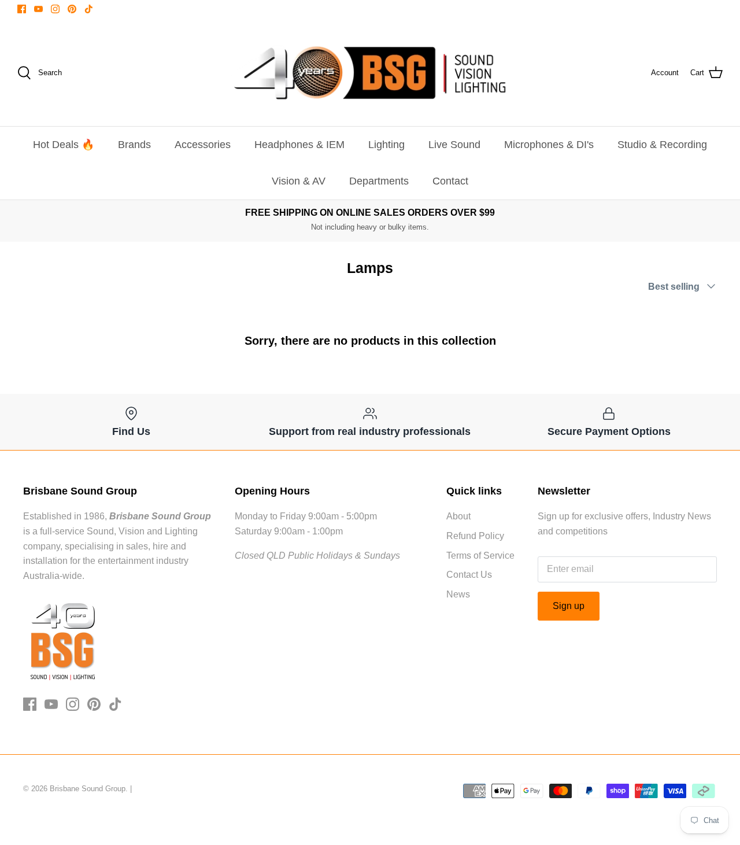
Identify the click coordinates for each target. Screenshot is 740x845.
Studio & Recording (662, 144)
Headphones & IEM (299, 144)
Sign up (568, 606)
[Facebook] (21, 9)
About (458, 516)
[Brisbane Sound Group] (370, 73)
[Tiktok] (88, 9)
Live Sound (454, 144)
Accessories (203, 144)
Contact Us (469, 575)
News (458, 594)
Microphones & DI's (549, 144)
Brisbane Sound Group (87, 788)
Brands (134, 144)
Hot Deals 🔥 (63, 144)
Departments (379, 181)
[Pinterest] (72, 9)
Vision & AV (298, 181)
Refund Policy (475, 536)
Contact (450, 181)
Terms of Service (480, 555)
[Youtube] (38, 9)
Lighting (386, 144)
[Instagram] (55, 9)
